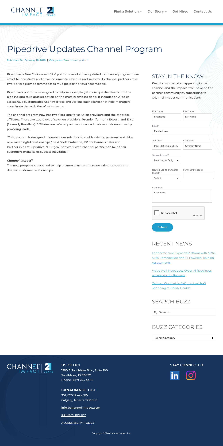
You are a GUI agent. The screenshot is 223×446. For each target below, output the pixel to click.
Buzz (66, 60)
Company (188, 140)
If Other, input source (193, 170)
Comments (157, 187)
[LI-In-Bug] (175, 372)
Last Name (189, 111)
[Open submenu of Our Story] (165, 11)
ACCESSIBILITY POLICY (77, 422)
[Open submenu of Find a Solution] (140, 11)
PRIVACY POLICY (73, 415)
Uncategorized (79, 60)
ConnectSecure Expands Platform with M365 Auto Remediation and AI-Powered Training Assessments (184, 257)
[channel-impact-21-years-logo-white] (30, 364)
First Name (158, 111)
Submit (162, 227)
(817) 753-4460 (82, 380)
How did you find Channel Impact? (165, 171)
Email (155, 126)
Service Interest (160, 155)
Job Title (157, 140)
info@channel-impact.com (80, 407)
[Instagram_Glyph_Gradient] (191, 372)
